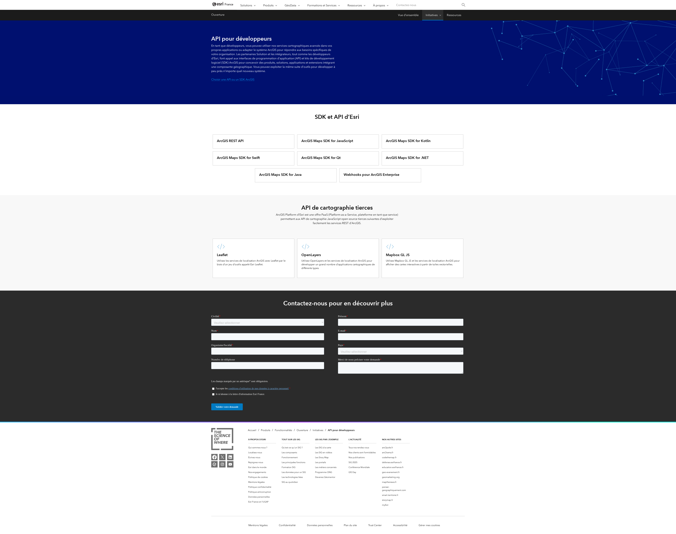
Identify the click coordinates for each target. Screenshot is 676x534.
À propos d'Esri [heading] (257, 439)
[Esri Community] (214, 464)
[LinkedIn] (230, 457)
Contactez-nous (406, 5)
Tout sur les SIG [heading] (291, 439)
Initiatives (432, 15)
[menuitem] (262, 447)
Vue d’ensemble (408, 15)
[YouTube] (230, 464)
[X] (222, 457)
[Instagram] (222, 464)
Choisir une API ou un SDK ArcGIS (232, 79)
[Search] (463, 5)
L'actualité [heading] (355, 439)
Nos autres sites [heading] (391, 439)
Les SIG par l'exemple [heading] (327, 439)
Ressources (454, 15)
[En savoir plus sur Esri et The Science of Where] (222, 439)
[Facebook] (214, 457)
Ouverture (217, 14)
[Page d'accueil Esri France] (222, 5)
